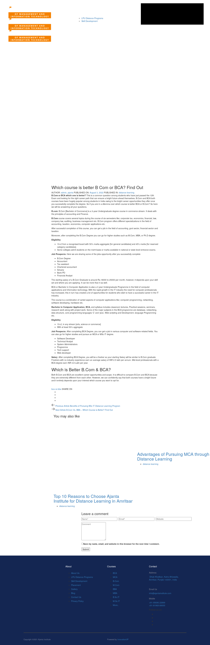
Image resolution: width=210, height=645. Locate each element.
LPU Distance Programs (82, 577)
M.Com (116, 585)
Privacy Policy (77, 601)
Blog (73, 593)
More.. (116, 605)
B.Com (116, 581)
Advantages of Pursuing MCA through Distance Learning (173, 456)
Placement (76, 585)
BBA (115, 589)
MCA (115, 577)
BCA (115, 573)
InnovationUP (123, 639)
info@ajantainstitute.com (160, 593)
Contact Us (76, 597)
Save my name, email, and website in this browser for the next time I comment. (121, 543)
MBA (115, 593)
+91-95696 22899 (157, 602)
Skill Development (79, 581)
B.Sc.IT (116, 597)
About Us (75, 573)
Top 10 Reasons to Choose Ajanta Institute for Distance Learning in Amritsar (93, 498)
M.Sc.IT (116, 601)
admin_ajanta (67, 192)
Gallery (74, 589)
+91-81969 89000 (157, 605)
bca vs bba (56, 389)
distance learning (126, 192)
